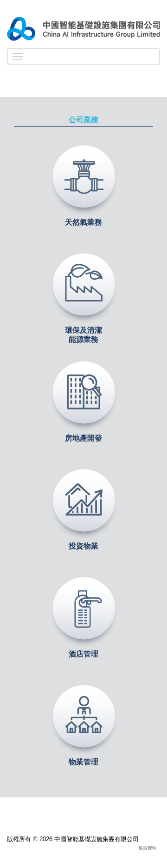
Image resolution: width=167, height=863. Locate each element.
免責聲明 (147, 847)
